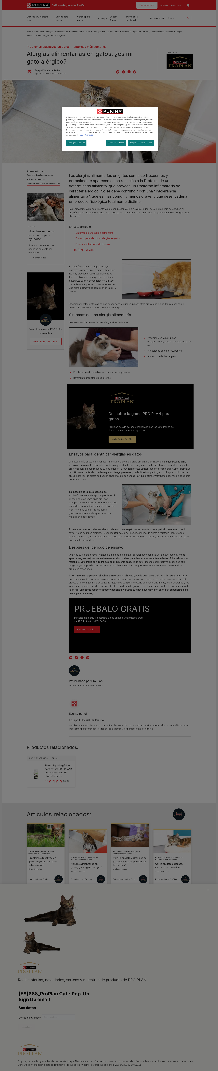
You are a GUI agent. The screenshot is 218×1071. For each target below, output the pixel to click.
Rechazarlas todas (116, 143)
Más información (86, 135)
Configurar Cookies (76, 143)
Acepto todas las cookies (141, 143)
